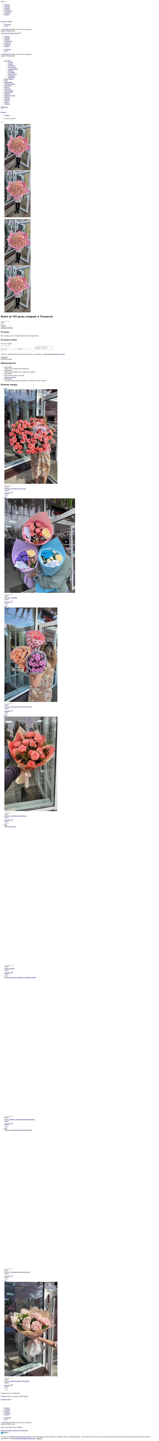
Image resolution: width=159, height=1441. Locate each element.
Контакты (7, 9)
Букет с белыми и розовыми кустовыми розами (19, 1119)
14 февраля (11, 65)
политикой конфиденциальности (25, 1438)
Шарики (7, 100)
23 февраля (11, 75)
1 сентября (11, 72)
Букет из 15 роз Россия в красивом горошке (18, 707)
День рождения (13, 69)
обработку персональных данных (20, 1436)
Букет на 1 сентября (10, 597)
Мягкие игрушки (9, 95)
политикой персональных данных (54, 354)
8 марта (10, 64)
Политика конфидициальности (10, 1430)
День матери (12, 67)
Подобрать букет (13, 33)
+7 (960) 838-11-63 (6, 29)
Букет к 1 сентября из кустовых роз (15, 816)
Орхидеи (7, 104)
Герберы (7, 97)
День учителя (12, 74)
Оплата (6, 14)
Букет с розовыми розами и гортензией (16, 1381)
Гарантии (7, 13)
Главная (6, 115)
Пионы (6, 87)
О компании (8, 11)
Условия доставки (10, 377)
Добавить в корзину (6, 328)
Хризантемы (8, 92)
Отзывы (6, 8)
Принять (39, 1438)
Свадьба (10, 62)
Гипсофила (7, 85)
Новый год (11, 77)
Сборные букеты (9, 84)
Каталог (6, 4)
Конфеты (7, 94)
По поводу (7, 61)
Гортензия (7, 89)
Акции (6, 102)
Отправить (4, 357)
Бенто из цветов (9, 968)
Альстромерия (8, 90)
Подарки (7, 99)
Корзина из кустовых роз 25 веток (15, 488)
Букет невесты (9, 79)
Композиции (8, 82)
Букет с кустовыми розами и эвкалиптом (17, 1272)
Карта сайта (24, 1430)
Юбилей (10, 70)
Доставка (7, 6)
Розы (6, 80)
